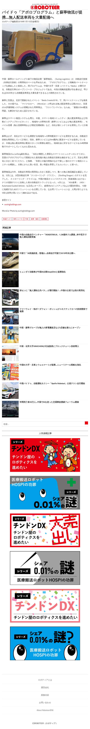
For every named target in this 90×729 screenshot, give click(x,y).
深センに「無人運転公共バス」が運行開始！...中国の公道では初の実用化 (52, 290)
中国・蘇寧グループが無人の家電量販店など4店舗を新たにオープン (50, 327)
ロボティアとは (45, 679)
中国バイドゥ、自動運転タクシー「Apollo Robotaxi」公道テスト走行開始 (52, 383)
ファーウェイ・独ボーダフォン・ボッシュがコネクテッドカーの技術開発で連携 (53, 310)
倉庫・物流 (35, 219)
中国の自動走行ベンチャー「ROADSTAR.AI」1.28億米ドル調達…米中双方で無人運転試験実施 (53, 235)
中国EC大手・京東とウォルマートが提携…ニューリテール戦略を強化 (50, 364)
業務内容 (45, 695)
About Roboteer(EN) (45, 710)
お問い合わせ (45, 702)
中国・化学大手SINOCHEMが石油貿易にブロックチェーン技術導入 (49, 346)
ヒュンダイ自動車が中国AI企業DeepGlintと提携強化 (43, 271)
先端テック (7, 219)
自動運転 (44, 219)
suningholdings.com (12, 204)
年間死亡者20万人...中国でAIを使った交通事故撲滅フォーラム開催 (49, 402)
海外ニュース (17, 219)
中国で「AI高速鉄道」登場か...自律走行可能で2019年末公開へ (47, 253)
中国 (26, 219)
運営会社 (45, 687)
